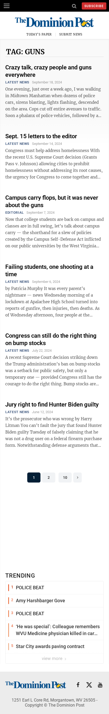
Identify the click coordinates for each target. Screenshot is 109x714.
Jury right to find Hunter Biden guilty (52, 404)
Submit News (71, 34)
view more (52, 658)
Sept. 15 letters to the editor (41, 136)
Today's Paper (39, 34)
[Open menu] (6, 6)
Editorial (14, 213)
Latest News (17, 82)
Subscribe (94, 6)
